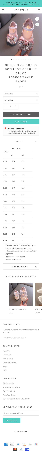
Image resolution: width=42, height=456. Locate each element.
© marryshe (21, 431)
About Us (6, 351)
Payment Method (9, 391)
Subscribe (11, 420)
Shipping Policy (8, 383)
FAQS (5, 370)
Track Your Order (9, 395)
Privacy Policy (8, 359)
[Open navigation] (3, 10)
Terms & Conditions (10, 363)
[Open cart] (39, 10)
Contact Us (7, 355)
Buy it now (21, 122)
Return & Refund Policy (11, 387)
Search (5, 366)
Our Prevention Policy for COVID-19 (16, 399)
